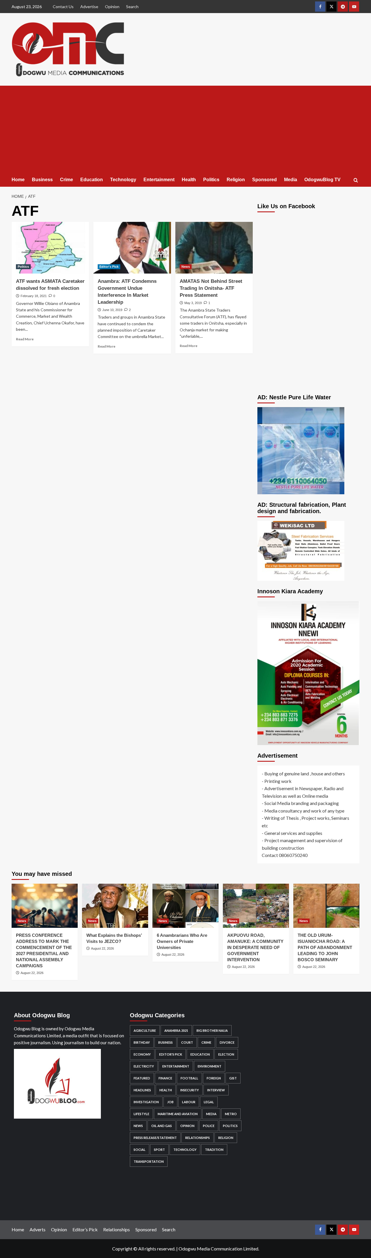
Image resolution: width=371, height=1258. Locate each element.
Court (187, 1042)
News (185, 266)
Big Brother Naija (212, 1030)
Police (208, 1126)
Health (189, 179)
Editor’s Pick (85, 1229)
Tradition (214, 1149)
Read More (25, 339)
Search (132, 6)
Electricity (144, 1066)
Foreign (214, 1078)
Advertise (89, 6)
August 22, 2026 (32, 973)
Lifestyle (141, 1114)
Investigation (146, 1102)
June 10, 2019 (112, 310)
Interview (216, 1090)
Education (91, 179)
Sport (159, 1149)
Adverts (38, 1229)
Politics (211, 179)
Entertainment (158, 179)
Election (226, 1054)
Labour (188, 1102)
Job (170, 1102)
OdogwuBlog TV (322, 179)
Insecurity (189, 1090)
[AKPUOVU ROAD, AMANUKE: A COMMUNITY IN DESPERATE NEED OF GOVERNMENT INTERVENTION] (256, 906)
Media (290, 179)
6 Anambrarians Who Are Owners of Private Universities (182, 941)
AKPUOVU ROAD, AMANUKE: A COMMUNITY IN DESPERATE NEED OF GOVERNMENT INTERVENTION (255, 947)
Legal (209, 1102)
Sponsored (264, 179)
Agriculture (145, 1030)
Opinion (112, 6)
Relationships (197, 1138)
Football (189, 1078)
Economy (142, 1054)
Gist (233, 1078)
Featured (142, 1078)
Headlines (142, 1090)
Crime (66, 179)
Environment (209, 1066)
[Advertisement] (185, 129)
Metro (231, 1114)
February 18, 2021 (34, 296)
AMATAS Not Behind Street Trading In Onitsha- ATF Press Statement (211, 288)
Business (42, 179)
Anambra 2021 (176, 1030)
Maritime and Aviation (178, 1114)
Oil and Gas (161, 1126)
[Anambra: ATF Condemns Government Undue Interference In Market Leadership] (132, 248)
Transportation (149, 1161)
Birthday (142, 1042)
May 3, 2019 (193, 303)
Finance (165, 1078)
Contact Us (63, 6)
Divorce (227, 1042)
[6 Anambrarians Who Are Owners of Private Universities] (185, 906)
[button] (355, 180)
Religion (236, 179)
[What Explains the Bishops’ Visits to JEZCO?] (115, 906)
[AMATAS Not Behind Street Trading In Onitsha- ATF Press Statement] (214, 248)
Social (140, 1149)
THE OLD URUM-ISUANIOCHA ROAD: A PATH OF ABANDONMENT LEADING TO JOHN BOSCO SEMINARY (325, 947)
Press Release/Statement (155, 1138)
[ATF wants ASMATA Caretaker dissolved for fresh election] (50, 248)
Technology (123, 179)
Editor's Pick (109, 266)
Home (18, 179)
